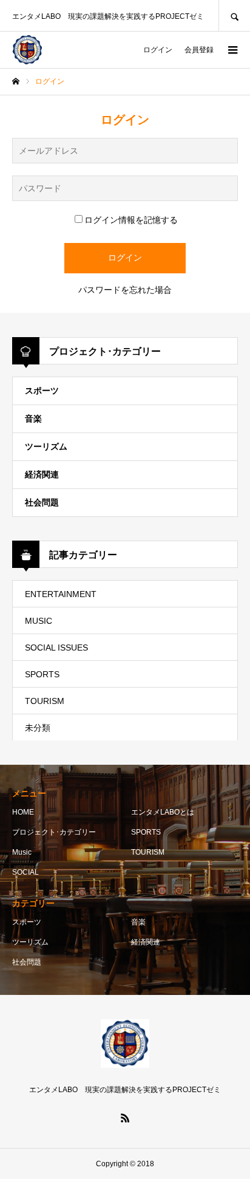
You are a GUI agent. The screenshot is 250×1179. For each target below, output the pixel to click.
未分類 (37, 728)
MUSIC (38, 621)
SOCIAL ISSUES (56, 647)
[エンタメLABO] (27, 50)
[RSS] (125, 1118)
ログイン (157, 50)
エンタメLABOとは (162, 812)
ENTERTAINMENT (60, 594)
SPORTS (42, 674)
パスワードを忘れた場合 (125, 290)
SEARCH (234, 15)
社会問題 (42, 502)
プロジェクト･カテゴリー (54, 832)
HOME (23, 812)
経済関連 (42, 474)
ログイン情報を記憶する (131, 220)
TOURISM (44, 701)
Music (22, 852)
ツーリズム (46, 446)
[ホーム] (15, 81)
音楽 (33, 418)
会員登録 (199, 50)
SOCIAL (25, 872)
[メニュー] (232, 50)
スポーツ (42, 390)
